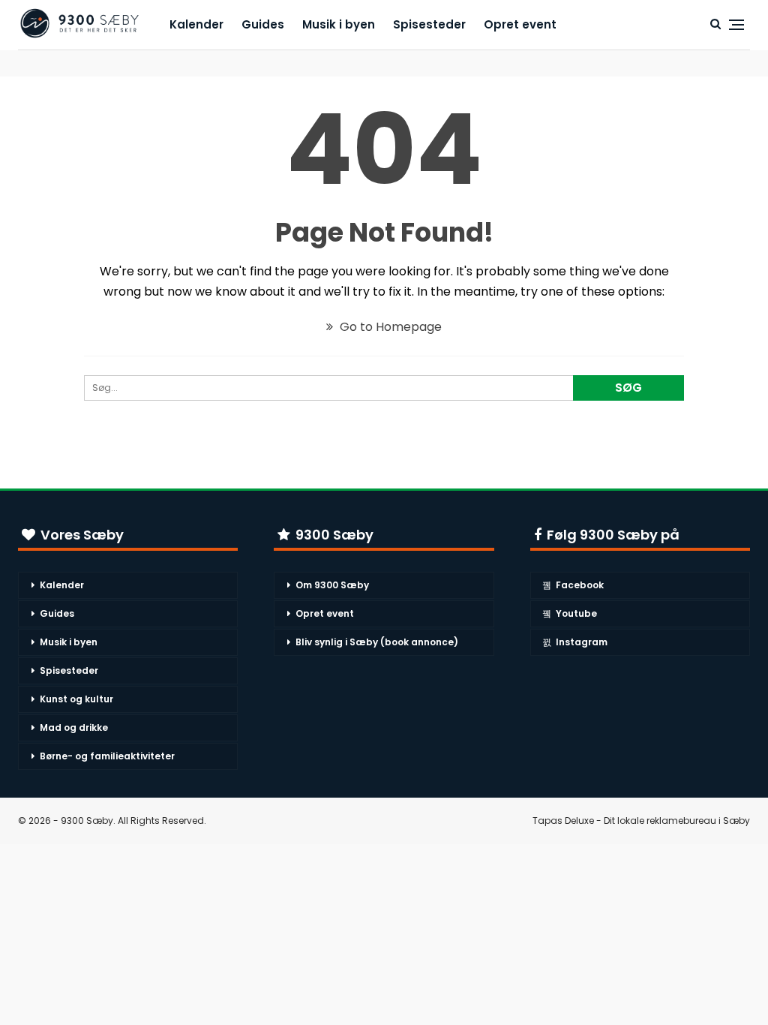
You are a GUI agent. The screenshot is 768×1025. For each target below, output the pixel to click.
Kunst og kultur (76, 699)
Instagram (582, 642)
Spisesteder (429, 24)
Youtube (576, 613)
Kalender (197, 24)
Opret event (520, 24)
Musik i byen (338, 24)
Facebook (580, 585)
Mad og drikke (74, 727)
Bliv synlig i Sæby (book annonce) (377, 642)
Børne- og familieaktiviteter (107, 756)
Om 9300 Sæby (332, 585)
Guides (263, 24)
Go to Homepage (389, 326)
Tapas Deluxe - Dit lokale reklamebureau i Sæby (641, 820)
